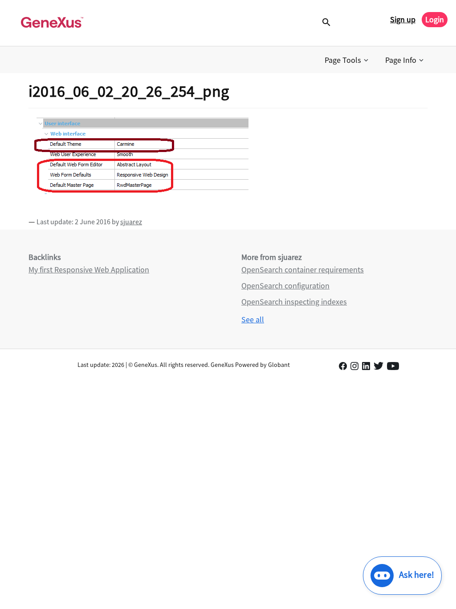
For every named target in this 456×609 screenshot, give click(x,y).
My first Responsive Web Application (88, 269)
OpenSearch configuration (285, 285)
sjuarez (131, 221)
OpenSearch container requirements (302, 269)
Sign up (402, 19)
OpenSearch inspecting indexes (294, 301)
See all (252, 319)
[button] (347, 60)
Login (434, 19)
